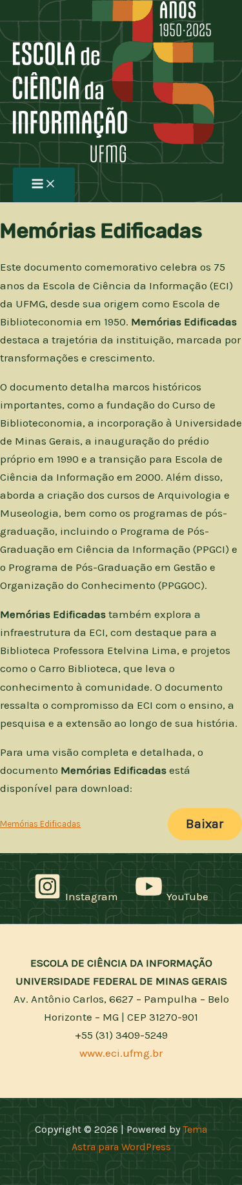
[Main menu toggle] (44, 185)
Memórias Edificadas (40, 824)
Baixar (205, 823)
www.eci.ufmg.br (121, 1052)
